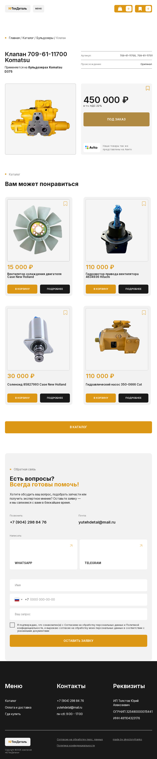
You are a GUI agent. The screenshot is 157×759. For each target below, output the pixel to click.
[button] (38, 9)
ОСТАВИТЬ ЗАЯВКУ (78, 641)
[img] (91, 147)
